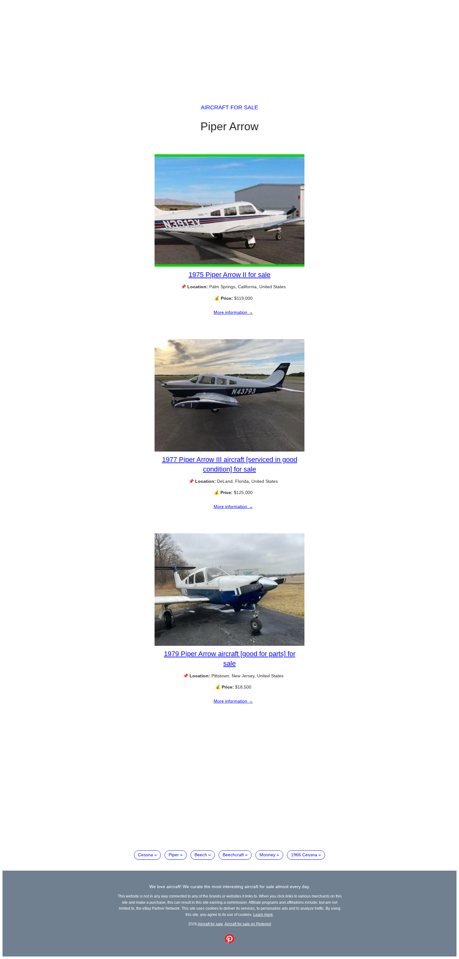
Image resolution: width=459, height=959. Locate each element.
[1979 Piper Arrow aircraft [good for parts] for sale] (229, 644)
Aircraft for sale (229, 107)
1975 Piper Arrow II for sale (229, 275)
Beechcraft (233, 854)
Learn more (263, 914)
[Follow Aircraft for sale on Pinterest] (229, 941)
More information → (233, 312)
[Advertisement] (229, 46)
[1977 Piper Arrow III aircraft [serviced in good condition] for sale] (229, 449)
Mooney (267, 854)
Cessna (145, 854)
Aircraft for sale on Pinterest (248, 924)
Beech (201, 854)
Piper (174, 854)
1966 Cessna (304, 854)
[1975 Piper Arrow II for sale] (229, 265)
